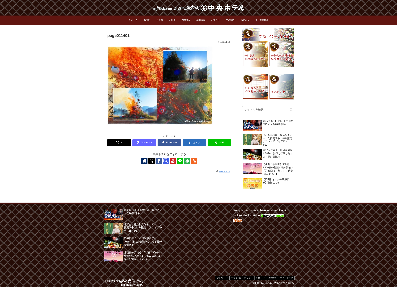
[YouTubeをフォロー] (173, 161)
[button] (291, 109)
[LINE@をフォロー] (180, 161)
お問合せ (260, 278)
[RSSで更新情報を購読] (194, 161)
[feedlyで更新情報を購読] (187, 161)
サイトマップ (286, 278)
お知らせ (223, 278)
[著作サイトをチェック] (144, 161)
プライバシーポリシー (242, 278)
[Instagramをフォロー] (166, 161)
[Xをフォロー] (151, 161)
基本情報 (272, 278)
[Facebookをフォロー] (159, 161)
